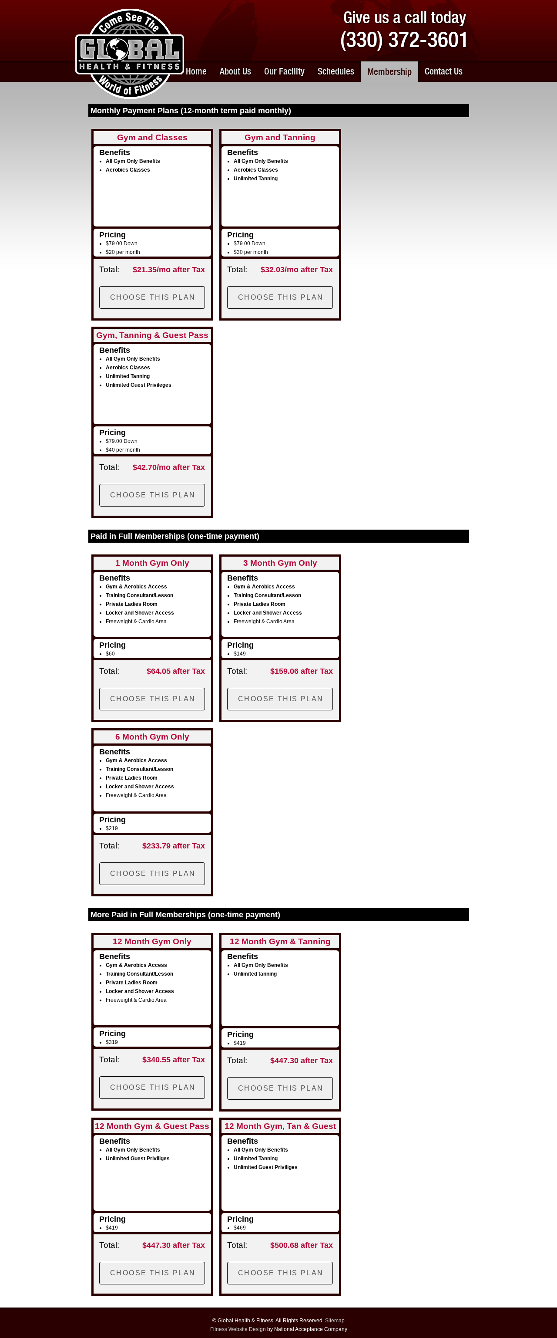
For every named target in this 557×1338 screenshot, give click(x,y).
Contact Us (444, 71)
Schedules (336, 71)
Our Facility (284, 71)
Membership (389, 71)
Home (196, 71)
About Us (235, 71)
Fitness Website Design (238, 1329)
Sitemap (335, 1321)
